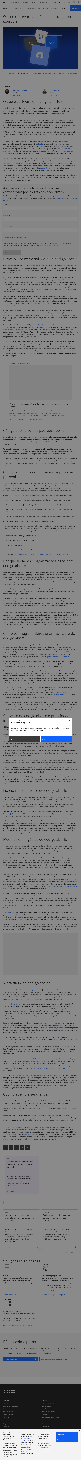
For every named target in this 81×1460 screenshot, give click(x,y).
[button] (79, 1430)
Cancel (12, 739)
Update (44, 739)
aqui (47, 1447)
